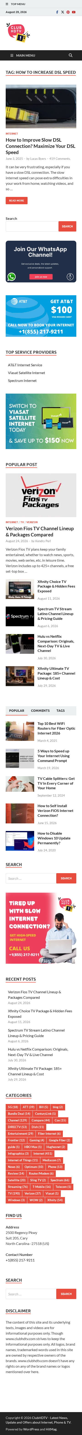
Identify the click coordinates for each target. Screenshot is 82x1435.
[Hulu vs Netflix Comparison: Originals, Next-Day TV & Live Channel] (20, 637)
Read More (15, 199)
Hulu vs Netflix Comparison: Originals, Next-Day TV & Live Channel (56, 643)
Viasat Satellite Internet (26, 372)
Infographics (18, 1153)
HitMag (51, 1429)
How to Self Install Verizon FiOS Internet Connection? (55, 810)
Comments (40, 710)
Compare (41, 1120)
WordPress (31, 1429)
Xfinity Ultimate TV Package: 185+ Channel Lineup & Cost (56, 673)
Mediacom (52, 1160)
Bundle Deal (19, 1113)
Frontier (16, 1140)
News (14, 1167)
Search (11, 218)
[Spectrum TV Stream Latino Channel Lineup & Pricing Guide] (20, 609)
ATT (28, 1107)
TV (22, 522)
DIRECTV (17, 1127)
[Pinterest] (68, 12)
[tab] (17, 710)
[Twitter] (62, 12)
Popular (16, 710)
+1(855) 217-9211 (20, 1260)
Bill (43, 1107)
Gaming (37, 1140)
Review (16, 1173)
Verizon (32, 522)
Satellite (17, 1180)
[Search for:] (41, 878)
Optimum (34, 1167)
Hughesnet (55, 1147)
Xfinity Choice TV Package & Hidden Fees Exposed (56, 586)
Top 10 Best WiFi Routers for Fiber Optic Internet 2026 (56, 728)
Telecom (63, 1187)
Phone (55, 1167)
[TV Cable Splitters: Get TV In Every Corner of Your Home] (20, 779)
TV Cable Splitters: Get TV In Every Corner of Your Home (56, 783)
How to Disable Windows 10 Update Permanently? (54, 838)
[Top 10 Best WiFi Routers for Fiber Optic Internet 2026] (20, 724)
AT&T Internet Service (25, 365)
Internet (12, 133)
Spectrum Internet (22, 380)
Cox (60, 1120)
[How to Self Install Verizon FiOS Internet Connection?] (20, 806)
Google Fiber (59, 1140)
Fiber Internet (49, 1133)
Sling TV (38, 1180)
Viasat (52, 1193)
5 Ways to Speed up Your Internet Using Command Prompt (53, 756)
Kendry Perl (43, 541)
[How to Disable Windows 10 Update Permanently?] (20, 833)
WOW (36, 1200)
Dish (38, 1127)
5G (13, 1107)
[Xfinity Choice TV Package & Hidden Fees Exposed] (20, 582)
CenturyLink (45, 1113)
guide (14, 1147)
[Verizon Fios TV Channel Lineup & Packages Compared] (41, 476)
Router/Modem (41, 1173)
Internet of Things (23, 1160)
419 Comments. (60, 158)
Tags (60, 710)
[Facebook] (57, 12)
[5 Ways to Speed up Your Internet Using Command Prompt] (20, 751)
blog (58, 1107)
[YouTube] (73, 12)
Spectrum (60, 1180)
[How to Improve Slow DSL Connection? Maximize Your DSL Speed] (41, 107)
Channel (17, 1120)
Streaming (18, 1187)
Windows (16, 1200)
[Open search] (70, 55)
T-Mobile (42, 1187)
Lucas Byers (38, 158)
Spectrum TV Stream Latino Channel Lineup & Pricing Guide (55, 614)
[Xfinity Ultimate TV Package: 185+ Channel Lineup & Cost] (20, 669)
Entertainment (20, 1133)
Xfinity (55, 1200)
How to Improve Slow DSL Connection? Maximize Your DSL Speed (40, 146)
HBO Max (33, 1147)
